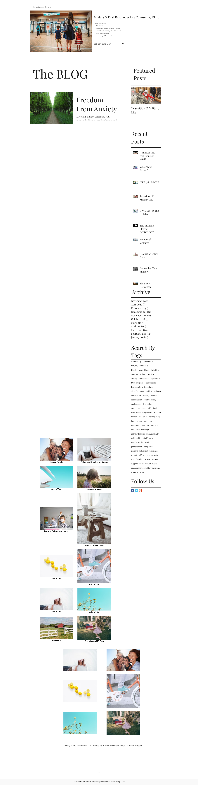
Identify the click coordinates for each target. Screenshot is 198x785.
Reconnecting (150, 382)
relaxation (143, 450)
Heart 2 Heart (137, 370)
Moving (134, 378)
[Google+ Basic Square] (140, 490)
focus (138, 412)
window (134, 472)
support (134, 463)
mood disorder (137, 442)
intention (135, 425)
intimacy (154, 425)
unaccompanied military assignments (146, 468)
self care (142, 455)
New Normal (144, 378)
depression (147, 404)
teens (154, 463)
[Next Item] (156, 96)
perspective (148, 446)
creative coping (150, 399)
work (142, 472)
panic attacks (136, 446)
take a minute (145, 463)
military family (152, 434)
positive (134, 450)
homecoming (136, 421)
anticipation (136, 395)
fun (140, 416)
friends (134, 416)
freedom (157, 412)
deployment (136, 404)
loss (132, 429)
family (155, 408)
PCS (133, 382)
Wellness (157, 391)
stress (147, 459)
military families (138, 434)
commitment (136, 399)
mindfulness (148, 438)
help (158, 416)
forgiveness (147, 412)
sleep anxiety (152, 455)
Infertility (155, 370)
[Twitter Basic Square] (136, 490)
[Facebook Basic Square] (132, 490)
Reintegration (137, 387)
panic (147, 442)
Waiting (149, 391)
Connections (148, 361)
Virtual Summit (137, 391)
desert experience (138, 408)
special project (137, 459)
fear (133, 412)
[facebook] (123, 43)
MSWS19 (134, 374)
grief (145, 416)
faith (150, 408)
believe (154, 395)
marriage (145, 429)
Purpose (139, 382)
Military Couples (147, 374)
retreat (134, 455)
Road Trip (148, 387)
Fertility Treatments (139, 365)
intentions (144, 425)
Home (146, 370)
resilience (154, 450)
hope (146, 421)
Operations (155, 378)
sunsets (155, 459)
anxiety (146, 395)
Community (136, 361)
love (138, 429)
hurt (151, 421)
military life (136, 438)
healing (152, 416)
